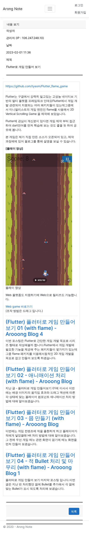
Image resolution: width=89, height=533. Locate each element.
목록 (74, 511)
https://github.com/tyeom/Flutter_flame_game (37, 86)
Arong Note (12, 9)
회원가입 (80, 12)
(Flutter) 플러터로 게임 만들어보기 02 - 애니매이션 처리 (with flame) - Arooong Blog (40, 375)
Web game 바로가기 (19, 306)
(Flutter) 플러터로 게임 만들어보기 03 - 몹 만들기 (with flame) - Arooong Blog (40, 418)
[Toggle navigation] (50, 8)
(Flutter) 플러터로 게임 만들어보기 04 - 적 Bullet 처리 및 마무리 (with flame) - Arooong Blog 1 (40, 464)
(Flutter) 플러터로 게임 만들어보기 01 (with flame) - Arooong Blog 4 (40, 328)
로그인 (79, 5)
